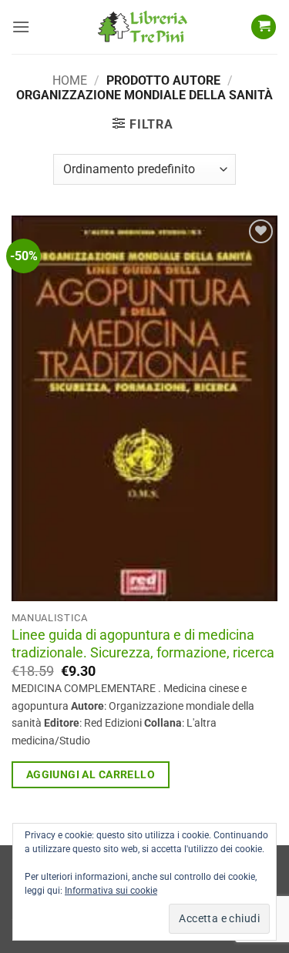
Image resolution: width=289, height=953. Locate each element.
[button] (21, 26)
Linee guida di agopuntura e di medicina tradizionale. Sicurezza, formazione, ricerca (143, 643)
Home (69, 80)
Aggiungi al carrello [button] (90, 774)
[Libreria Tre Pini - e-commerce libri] (142, 27)
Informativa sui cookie (111, 890)
